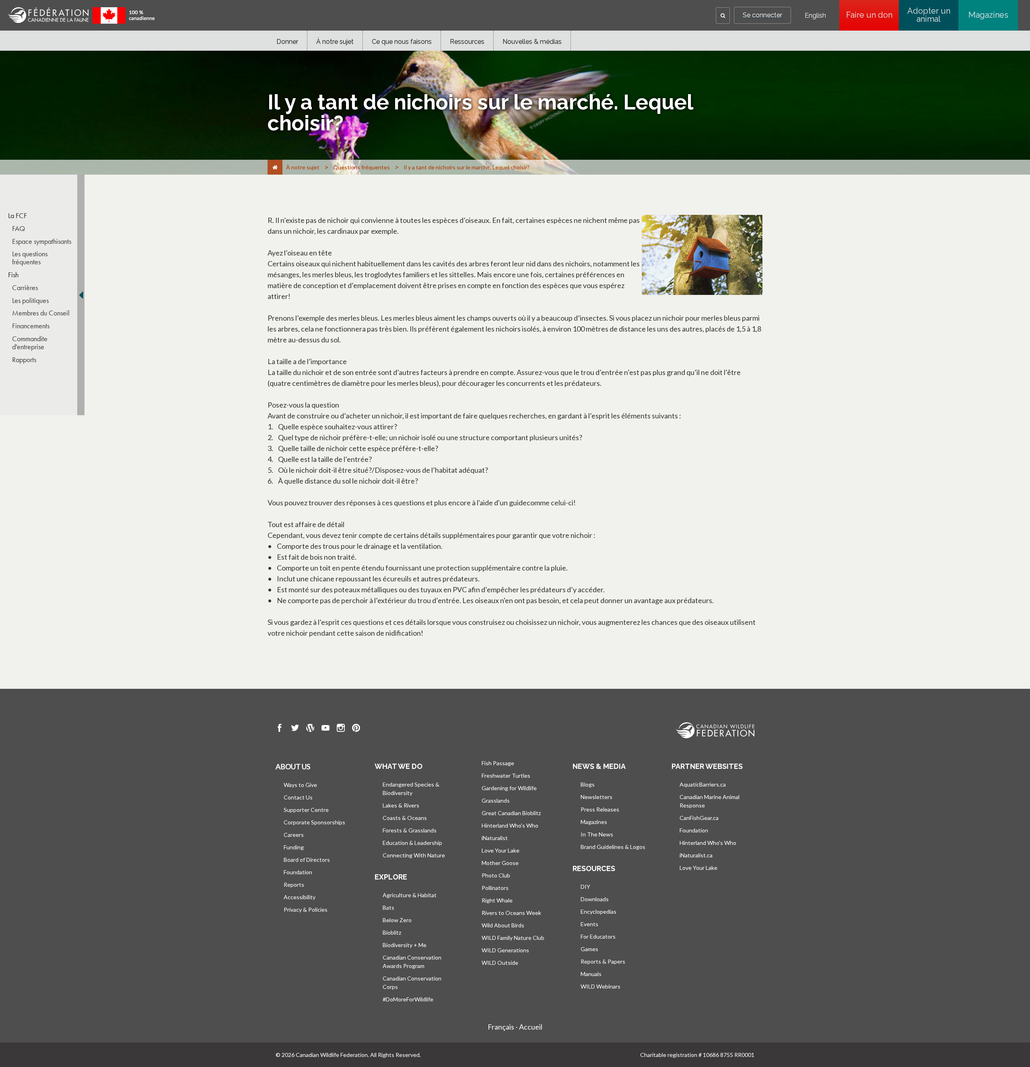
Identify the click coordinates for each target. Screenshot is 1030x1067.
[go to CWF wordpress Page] (310, 729)
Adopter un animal (928, 15)
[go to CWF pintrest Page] (356, 729)
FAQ (18, 229)
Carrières (25, 288)
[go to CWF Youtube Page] (325, 729)
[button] (723, 15)
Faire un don (872, 15)
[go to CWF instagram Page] (341, 729)
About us (293, 766)
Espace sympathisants (41, 241)
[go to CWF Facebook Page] (280, 729)
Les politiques (30, 301)
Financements (30, 326)
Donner (287, 41)
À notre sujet (335, 41)
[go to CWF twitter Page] (295, 729)
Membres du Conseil (41, 313)
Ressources (467, 41)
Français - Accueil (515, 1026)
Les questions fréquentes (29, 258)
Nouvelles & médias (532, 41)
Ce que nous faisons (402, 41)
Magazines (988, 15)
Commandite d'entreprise (29, 343)
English (815, 15)
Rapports (24, 360)
